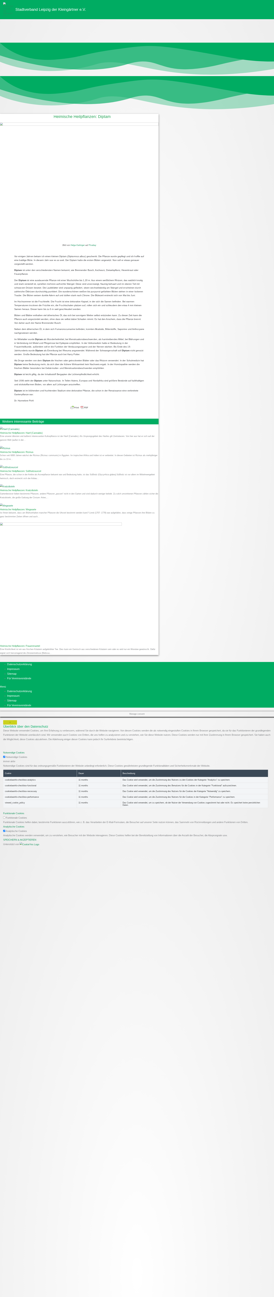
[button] (103, 686)
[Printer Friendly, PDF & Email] (79, 407)
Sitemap (11, 673)
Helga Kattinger (78, 245)
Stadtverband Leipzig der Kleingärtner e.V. (50, 9)
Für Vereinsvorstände (19, 678)
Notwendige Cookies (16, 757)
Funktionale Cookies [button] (13, 813)
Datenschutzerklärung (19, 664)
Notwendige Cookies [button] (14, 752)
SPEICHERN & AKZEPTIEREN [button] (19, 839)
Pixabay (92, 245)
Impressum (13, 669)
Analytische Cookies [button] (13, 826)
